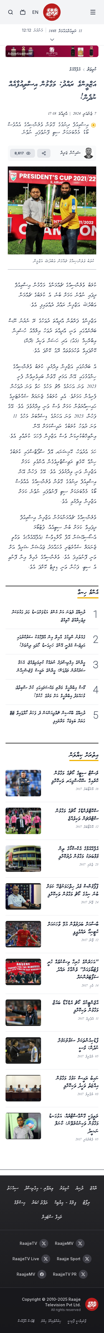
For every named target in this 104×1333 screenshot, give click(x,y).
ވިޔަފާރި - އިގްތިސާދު (39, 1188)
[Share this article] (43, 153)
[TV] (23, 12)
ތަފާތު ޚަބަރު (40, 1202)
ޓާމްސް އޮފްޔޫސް (26, 1321)
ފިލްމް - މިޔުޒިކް (65, 1202)
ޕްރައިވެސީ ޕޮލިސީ (77, 1321)
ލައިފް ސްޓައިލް (52, 1217)
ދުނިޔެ (79, 1188)
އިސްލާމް (19, 1202)
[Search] (11, 12)
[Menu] (92, 12)
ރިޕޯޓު (86, 1202)
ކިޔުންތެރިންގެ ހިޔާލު (51, 1321)
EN (35, 12)
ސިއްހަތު (12, 1188)
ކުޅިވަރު (91, 69)
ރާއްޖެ (93, 1188)
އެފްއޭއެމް (74, 69)
